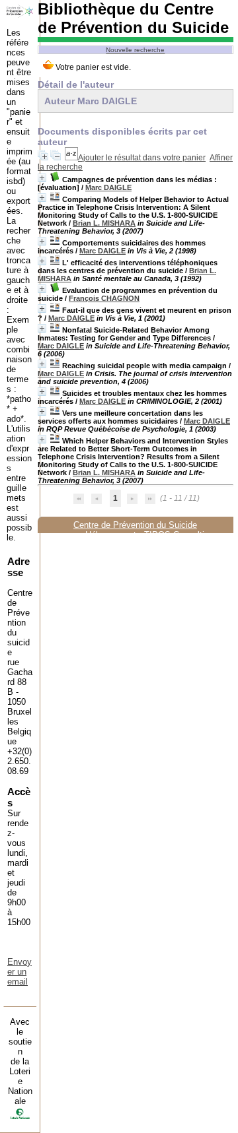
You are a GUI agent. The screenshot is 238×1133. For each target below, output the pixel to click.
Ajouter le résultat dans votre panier (142, 157)
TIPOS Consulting (179, 535)
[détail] (42, 178)
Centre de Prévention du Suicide (135, 525)
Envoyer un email (19, 972)
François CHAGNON (104, 298)
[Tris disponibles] (71, 157)
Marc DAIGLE (108, 187)
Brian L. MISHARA (104, 223)
